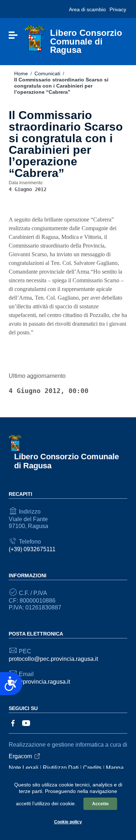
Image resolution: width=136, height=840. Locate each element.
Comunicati (47, 73)
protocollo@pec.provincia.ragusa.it (53, 659)
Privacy (118, 9)
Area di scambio (87, 9)
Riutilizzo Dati (61, 768)
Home (21, 73)
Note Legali (23, 768)
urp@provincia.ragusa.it (39, 682)
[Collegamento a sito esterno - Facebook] (13, 722)
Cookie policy (68, 821)
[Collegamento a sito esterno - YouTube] (26, 722)
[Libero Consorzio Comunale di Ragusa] (35, 38)
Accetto (100, 803)
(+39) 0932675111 (32, 549)
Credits (92, 768)
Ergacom (20, 756)
